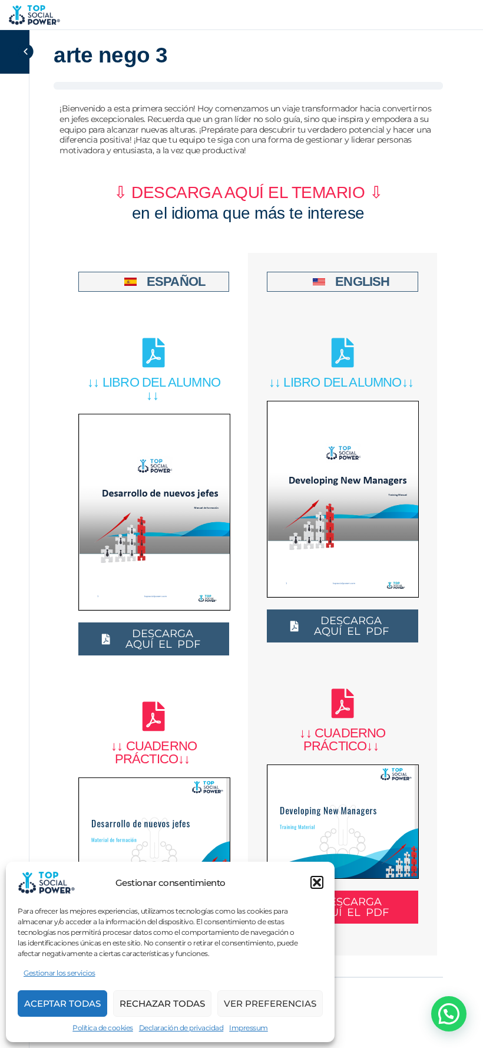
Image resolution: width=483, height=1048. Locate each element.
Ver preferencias (270, 1003)
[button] (317, 882)
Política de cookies (102, 1027)
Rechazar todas (162, 1003)
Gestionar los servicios (59, 972)
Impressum (248, 1027)
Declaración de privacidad (181, 1027)
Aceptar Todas (62, 1003)
